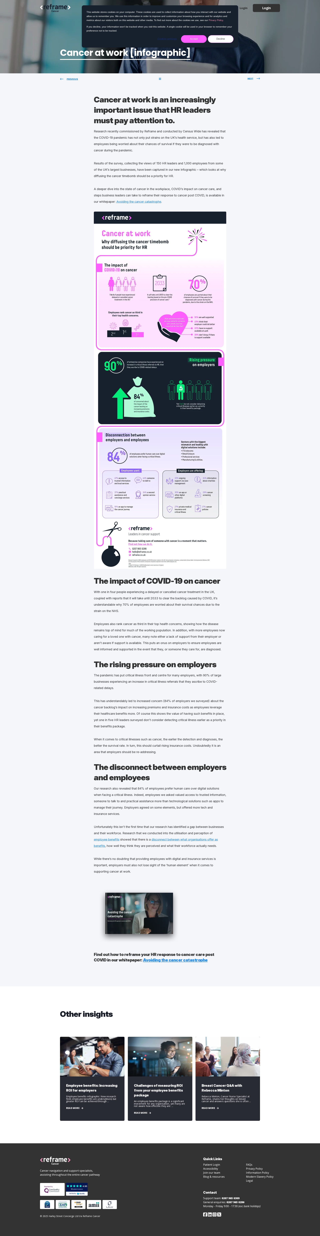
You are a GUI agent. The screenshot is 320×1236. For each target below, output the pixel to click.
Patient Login (211, 1164)
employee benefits (106, 839)
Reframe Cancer (55, 8)
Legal (249, 1180)
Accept (194, 38)
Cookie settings (167, 38)
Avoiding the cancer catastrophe (138, 201)
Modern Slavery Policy (260, 1176)
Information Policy (257, 1172)
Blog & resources (214, 1176)
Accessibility (210, 1168)
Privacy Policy (216, 20)
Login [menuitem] (244, 8)
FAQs (249, 1164)
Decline (220, 38)
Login (266, 8)
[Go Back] (160, 79)
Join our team (211, 1172)
